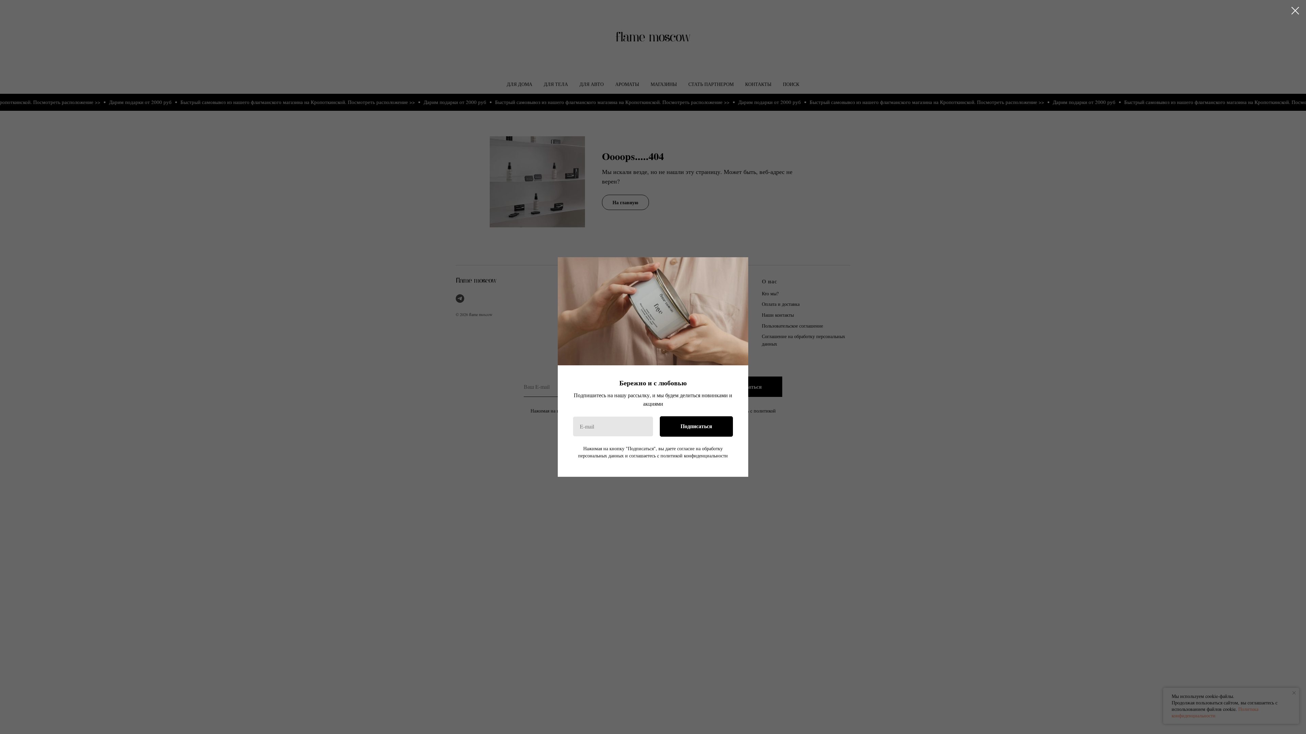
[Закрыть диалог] (1295, 10)
